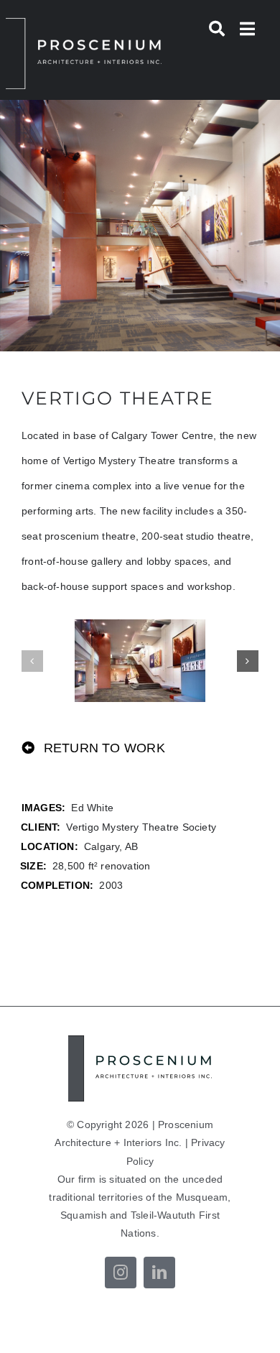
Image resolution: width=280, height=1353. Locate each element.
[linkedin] (159, 1272)
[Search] (217, 28)
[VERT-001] (140, 660)
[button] (32, 661)
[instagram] (120, 1272)
